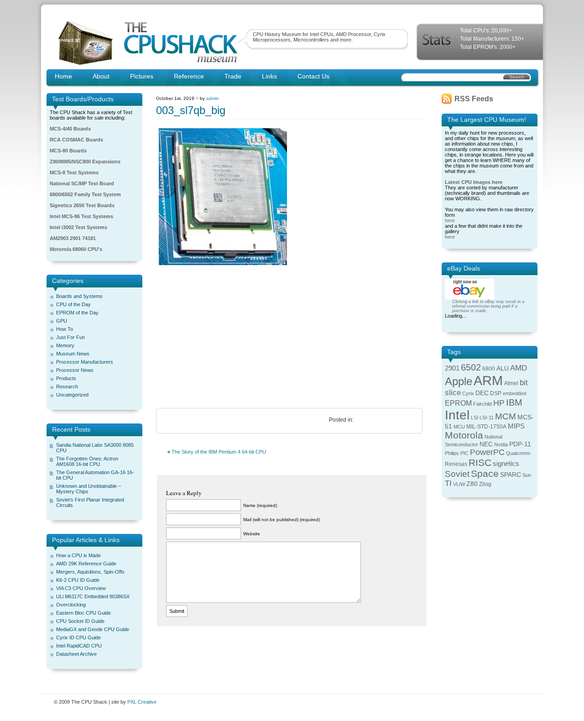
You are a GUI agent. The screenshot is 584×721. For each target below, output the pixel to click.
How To (64, 329)
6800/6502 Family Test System (85, 194)
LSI (474, 417)
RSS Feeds (473, 99)
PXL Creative (141, 702)
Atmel (511, 383)
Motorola (464, 435)
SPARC (510, 474)
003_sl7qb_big (190, 110)
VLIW (459, 484)
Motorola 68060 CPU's (76, 249)
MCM (505, 416)
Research (67, 386)
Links (269, 76)
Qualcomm (518, 453)
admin (212, 98)
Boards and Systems (79, 296)
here (450, 220)
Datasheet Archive (76, 654)
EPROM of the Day (77, 312)
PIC (464, 453)
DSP (495, 393)
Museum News (72, 353)
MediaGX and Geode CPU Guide (92, 629)
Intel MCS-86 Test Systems (81, 216)
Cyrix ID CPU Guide (78, 637)
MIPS (516, 426)
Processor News (75, 370)
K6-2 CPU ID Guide (77, 580)
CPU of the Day (73, 304)
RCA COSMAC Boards (76, 139)
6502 (471, 367)
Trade (232, 76)
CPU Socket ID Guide (80, 621)
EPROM (458, 403)
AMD (518, 368)
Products (66, 378)
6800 (488, 369)
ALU (502, 368)
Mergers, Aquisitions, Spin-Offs (90, 572)
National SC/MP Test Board (82, 183)
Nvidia (501, 444)
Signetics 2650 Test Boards (82, 205)
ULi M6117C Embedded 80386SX (93, 596)
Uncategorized (72, 394)
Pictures (141, 76)
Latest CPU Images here (473, 182)
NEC (486, 444)
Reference (189, 76)
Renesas (456, 464)
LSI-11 (487, 417)
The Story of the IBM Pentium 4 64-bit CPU (219, 452)
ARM (488, 380)
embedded (514, 393)
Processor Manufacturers (84, 362)
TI (448, 483)
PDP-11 (520, 444)
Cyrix (468, 393)
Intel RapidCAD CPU (79, 645)
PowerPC (487, 452)
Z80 (472, 484)
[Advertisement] (292, 337)
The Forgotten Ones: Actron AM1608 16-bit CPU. (87, 461)
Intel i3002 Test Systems (78, 227)
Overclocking (71, 604)
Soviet (457, 474)
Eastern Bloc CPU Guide (83, 613)
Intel (457, 415)
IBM (514, 402)
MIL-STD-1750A (486, 426)
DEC (482, 393)
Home (63, 76)
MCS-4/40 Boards (70, 128)
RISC (480, 462)
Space (485, 473)
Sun (526, 475)
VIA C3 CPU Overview (81, 588)
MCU (459, 426)
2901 (452, 368)
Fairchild (482, 404)
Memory (65, 345)
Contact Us (313, 76)
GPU (61, 321)
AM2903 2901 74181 (73, 238)
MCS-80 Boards (68, 150)
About (101, 76)
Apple (458, 381)
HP (499, 403)
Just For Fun (70, 337)
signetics (506, 463)
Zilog (485, 484)
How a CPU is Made (78, 555)
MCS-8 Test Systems (74, 172)
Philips (452, 453)
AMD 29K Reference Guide (86, 563)
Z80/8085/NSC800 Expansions (85, 161)
